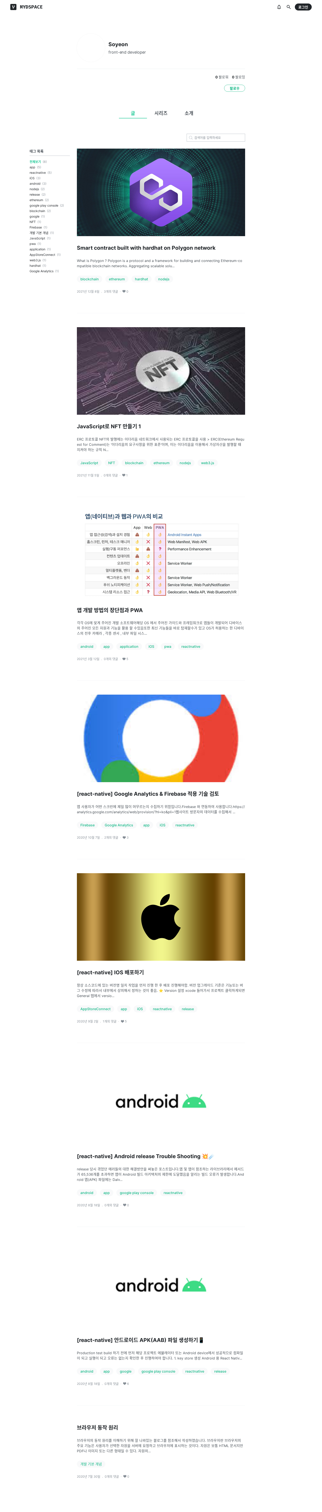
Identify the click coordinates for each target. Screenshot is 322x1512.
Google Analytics (41, 271)
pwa (33, 244)
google (34, 216)
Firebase (36, 227)
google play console (44, 205)
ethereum (36, 200)
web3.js (35, 260)
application (37, 249)
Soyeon (118, 44)
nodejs (34, 189)
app (32, 167)
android (35, 183)
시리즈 (161, 113)
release (35, 194)
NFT (33, 222)
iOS (32, 178)
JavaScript (37, 238)
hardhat (35, 265)
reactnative (38, 172)
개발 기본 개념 (39, 233)
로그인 (303, 7)
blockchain (37, 211)
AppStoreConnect (42, 254)
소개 (189, 113)
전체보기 (35, 161)
